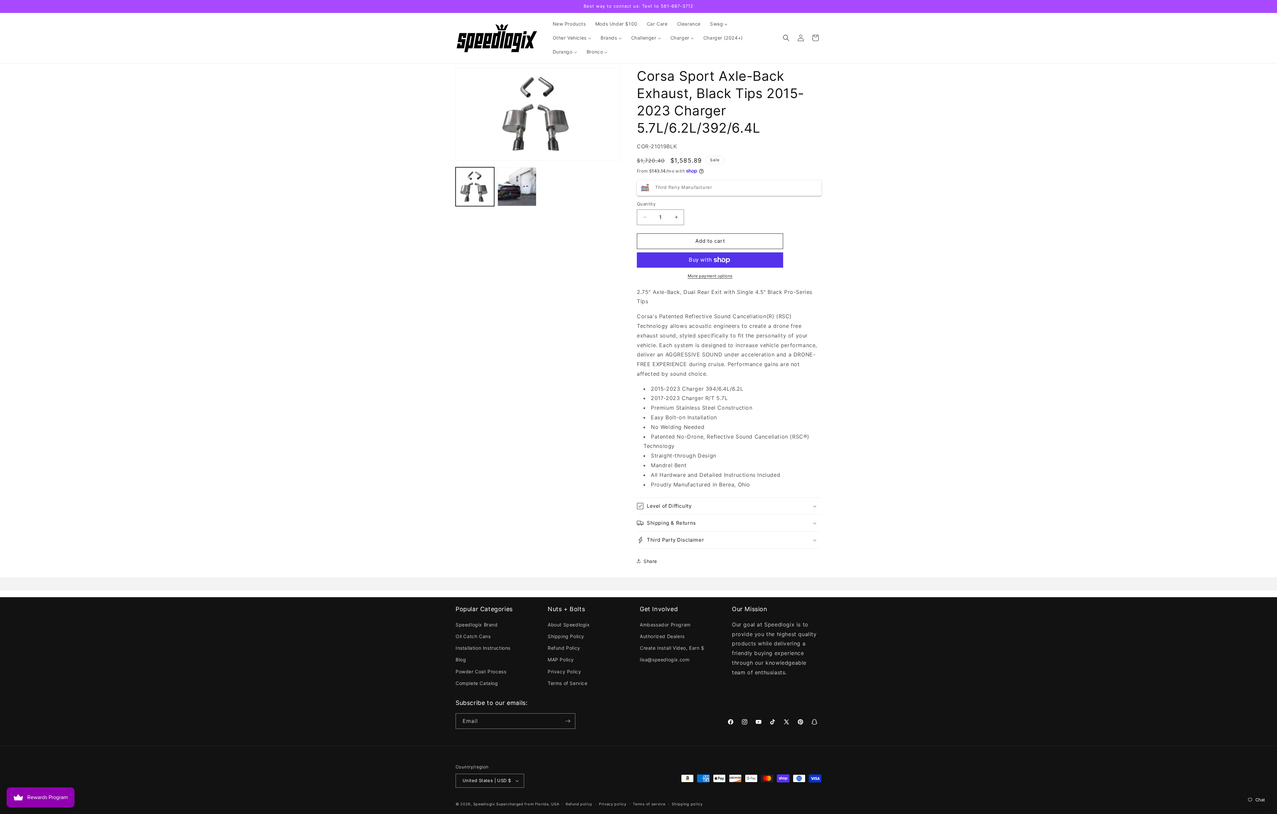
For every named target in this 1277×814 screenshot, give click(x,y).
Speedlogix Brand (477, 624)
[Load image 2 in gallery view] (516, 186)
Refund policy (579, 804)
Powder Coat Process (481, 671)
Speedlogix (484, 804)
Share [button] (650, 561)
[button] (786, 38)
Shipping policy (687, 804)
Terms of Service (568, 683)
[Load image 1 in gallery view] (475, 186)
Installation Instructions (483, 648)
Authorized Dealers (662, 636)
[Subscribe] (567, 721)
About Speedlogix (569, 624)
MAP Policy (561, 659)
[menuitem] (569, 24)
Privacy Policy (564, 671)
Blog (461, 659)
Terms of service (649, 804)
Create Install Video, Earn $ (672, 648)
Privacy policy (613, 804)
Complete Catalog (477, 683)
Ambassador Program (665, 624)
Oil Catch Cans (473, 636)
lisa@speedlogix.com (664, 659)
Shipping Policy (566, 636)
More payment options (710, 275)
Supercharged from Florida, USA (527, 804)
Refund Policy (564, 648)
